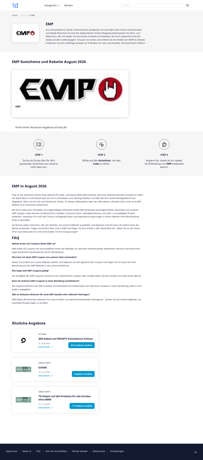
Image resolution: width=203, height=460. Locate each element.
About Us (26, 451)
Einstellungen (117, 451)
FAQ (38, 451)
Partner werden (80, 451)
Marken (68, 5)
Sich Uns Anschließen (56, 451)
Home (14, 15)
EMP (33, 15)
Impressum (11, 451)
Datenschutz (99, 451)
